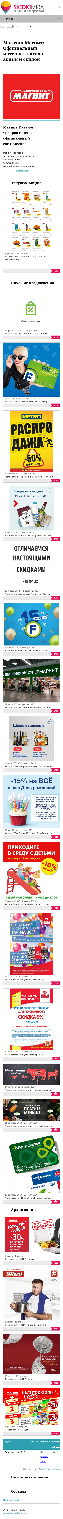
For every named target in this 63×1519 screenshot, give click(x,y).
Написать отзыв (11, 1499)
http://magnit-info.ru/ (50, 1469)
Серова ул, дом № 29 (15, 1452)
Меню (9, 18)
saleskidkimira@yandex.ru (15, 1512)
